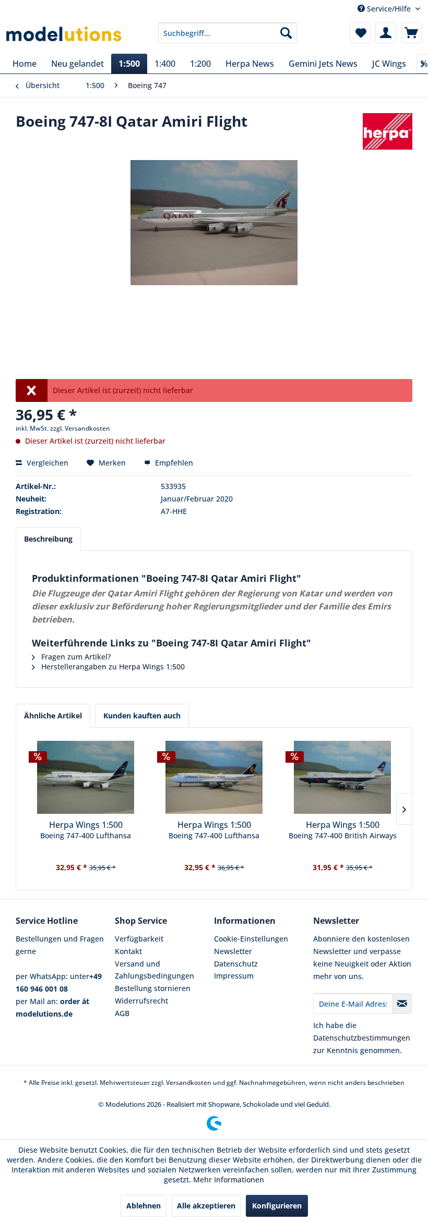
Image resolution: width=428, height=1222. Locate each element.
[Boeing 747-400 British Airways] (342, 777)
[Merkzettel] (360, 32)
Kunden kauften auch (142, 715)
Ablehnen (143, 1206)
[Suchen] (286, 32)
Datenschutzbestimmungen (361, 1038)
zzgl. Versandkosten (80, 428)
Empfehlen (173, 463)
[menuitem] (228, 32)
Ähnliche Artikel (53, 715)
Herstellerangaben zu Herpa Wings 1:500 (112, 666)
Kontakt (128, 951)
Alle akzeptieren (206, 1206)
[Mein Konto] (385, 32)
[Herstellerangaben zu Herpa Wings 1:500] (387, 131)
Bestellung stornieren (153, 988)
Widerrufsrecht (141, 1001)
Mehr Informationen (228, 1179)
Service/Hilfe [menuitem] (389, 9)
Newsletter (233, 951)
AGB (122, 1013)
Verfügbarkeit (139, 939)
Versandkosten (188, 1082)
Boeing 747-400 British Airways (343, 835)
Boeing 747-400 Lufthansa (85, 835)
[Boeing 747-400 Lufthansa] (85, 777)
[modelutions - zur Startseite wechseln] (64, 35)
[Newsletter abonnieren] (402, 1003)
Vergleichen (46, 463)
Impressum (234, 976)
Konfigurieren (277, 1206)
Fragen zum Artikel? (75, 657)
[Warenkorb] (411, 32)
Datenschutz (236, 964)
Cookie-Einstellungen (251, 939)
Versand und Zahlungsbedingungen (154, 970)
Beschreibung (48, 539)
